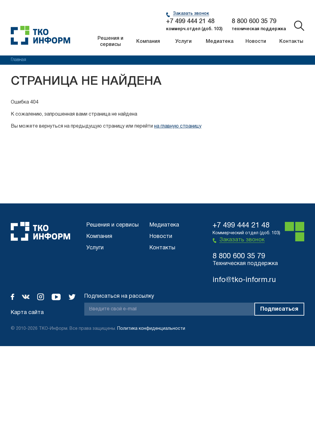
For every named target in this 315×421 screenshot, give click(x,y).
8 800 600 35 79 (254, 21)
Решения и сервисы (110, 41)
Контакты (291, 41)
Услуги (183, 41)
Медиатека (219, 41)
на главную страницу (177, 126)
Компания (148, 41)
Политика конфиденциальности (151, 329)
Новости (255, 41)
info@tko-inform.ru (244, 280)
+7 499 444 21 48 (190, 21)
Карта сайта (27, 312)
